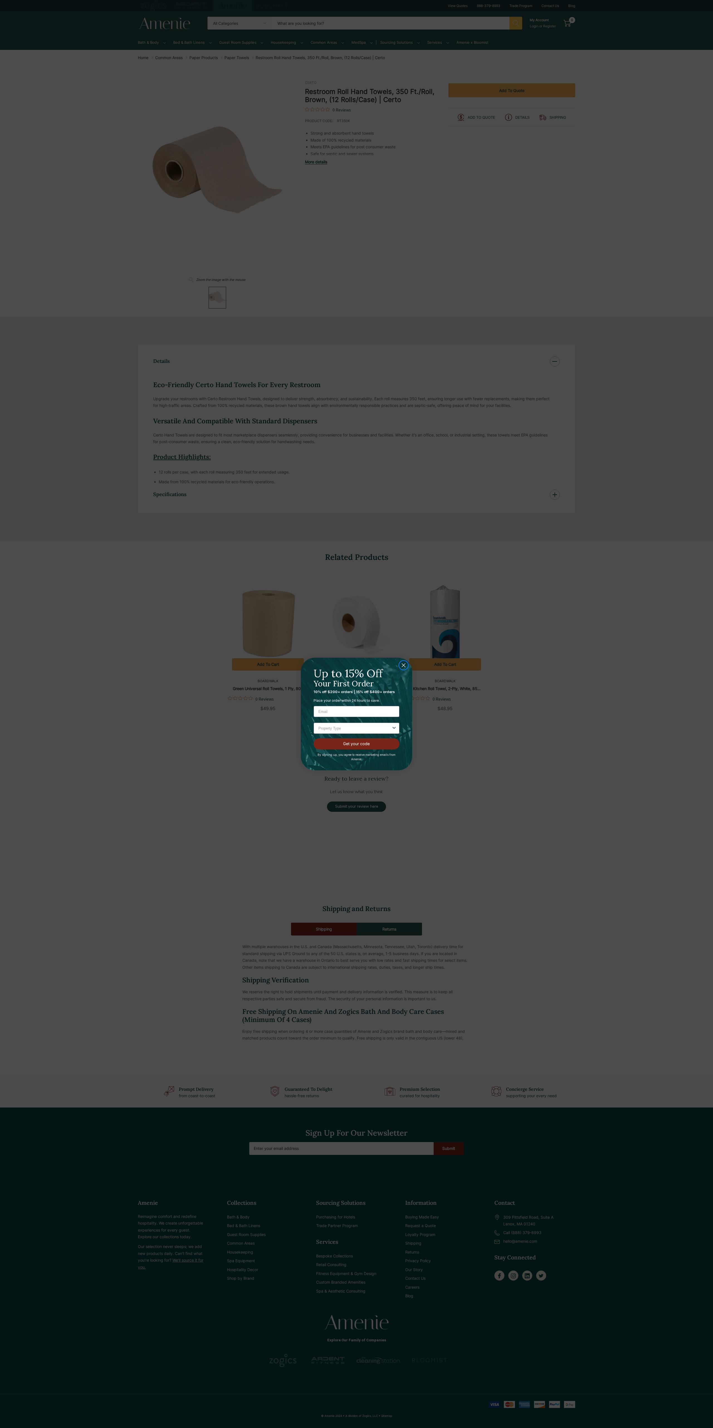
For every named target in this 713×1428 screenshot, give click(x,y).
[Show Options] (394, 728)
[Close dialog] (403, 665)
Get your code (356, 743)
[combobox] (354, 728)
